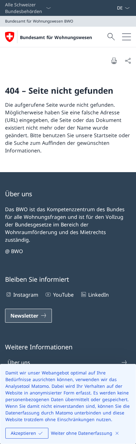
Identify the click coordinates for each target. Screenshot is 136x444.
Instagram (25, 294)
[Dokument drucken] (114, 61)
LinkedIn (98, 294)
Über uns (19, 362)
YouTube (63, 294)
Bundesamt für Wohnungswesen (56, 37)
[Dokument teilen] (128, 61)
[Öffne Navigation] (126, 36)
